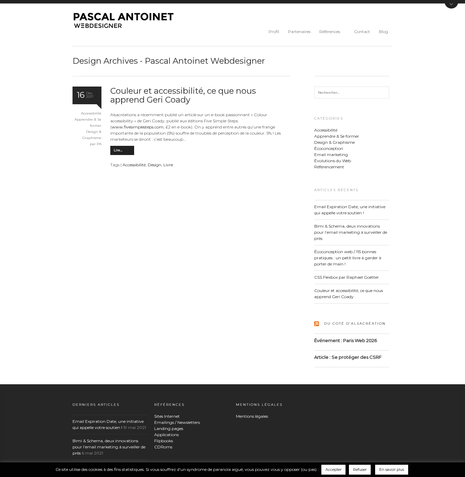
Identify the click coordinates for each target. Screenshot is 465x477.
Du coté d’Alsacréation (355, 323)
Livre (168, 164)
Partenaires (299, 31)
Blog (383, 31)
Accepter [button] (333, 469)
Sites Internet (167, 416)
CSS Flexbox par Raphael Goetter (346, 277)
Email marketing (331, 154)
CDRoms (163, 446)
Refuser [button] (360, 469)
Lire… (118, 150)
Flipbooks (163, 440)
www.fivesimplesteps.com (137, 126)
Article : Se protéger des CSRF (348, 357)
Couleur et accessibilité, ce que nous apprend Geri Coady (183, 95)
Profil (274, 31)
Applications (166, 434)
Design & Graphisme (334, 142)
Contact (362, 31)
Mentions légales (252, 416)
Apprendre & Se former (336, 136)
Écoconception (328, 148)
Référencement (329, 166)
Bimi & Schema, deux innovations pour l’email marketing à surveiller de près (350, 232)
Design (154, 164)
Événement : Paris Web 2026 (345, 340)
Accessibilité (91, 113)
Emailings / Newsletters (177, 422)
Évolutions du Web (332, 160)
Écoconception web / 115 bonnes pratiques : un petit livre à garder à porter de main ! (347, 257)
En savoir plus (391, 469)
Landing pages (168, 428)
